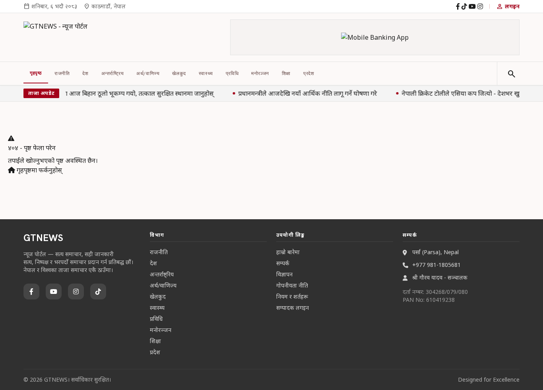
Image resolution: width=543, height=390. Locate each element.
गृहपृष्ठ (36, 73)
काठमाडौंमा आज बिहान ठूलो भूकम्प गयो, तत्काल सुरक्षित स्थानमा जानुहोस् (126, 93)
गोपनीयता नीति (292, 285)
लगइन (508, 6)
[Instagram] (480, 6)
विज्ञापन (284, 274)
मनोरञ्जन (260, 73)
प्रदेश (308, 73)
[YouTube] (472, 6)
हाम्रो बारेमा (288, 252)
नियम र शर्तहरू (292, 296)
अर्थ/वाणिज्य (147, 73)
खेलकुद (179, 73)
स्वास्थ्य (206, 73)
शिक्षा (286, 73)
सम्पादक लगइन (292, 307)
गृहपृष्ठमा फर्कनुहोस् (38, 170)
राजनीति (62, 73)
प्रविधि (232, 73)
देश (85, 73)
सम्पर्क (282, 263)
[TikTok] (464, 6)
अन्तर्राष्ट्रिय (112, 73)
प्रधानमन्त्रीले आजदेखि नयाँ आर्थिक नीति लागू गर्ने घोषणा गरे (307, 93)
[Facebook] (458, 6)
